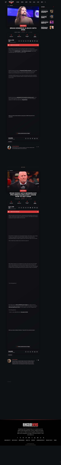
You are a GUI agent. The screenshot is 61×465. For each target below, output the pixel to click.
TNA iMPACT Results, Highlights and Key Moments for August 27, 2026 (44, 23)
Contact (33, 439)
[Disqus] (23, 395)
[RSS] (43, 437)
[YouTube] (30, 41)
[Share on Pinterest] (32, 138)
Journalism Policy (41, 439)
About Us (28, 439)
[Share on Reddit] (35, 138)
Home (17, 2)
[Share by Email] (37, 138)
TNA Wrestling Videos (44, 15)
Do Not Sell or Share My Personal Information (30, 444)
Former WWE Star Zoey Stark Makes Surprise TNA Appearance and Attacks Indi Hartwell (44, 12)
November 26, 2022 (24, 311)
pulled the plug (17, 51)
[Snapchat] (35, 41)
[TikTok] (40, 437)
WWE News (11, 5)
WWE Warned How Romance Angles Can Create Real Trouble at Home (44, 28)
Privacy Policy (49, 439)
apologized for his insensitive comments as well (25, 97)
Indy (42, 2)
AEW (26, 2)
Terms (55, 439)
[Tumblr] (32, 437)
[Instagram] (32, 41)
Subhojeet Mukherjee (17, 32)
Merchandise (21, 439)
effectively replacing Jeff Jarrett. (14, 307)
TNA (30, 2)
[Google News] (23, 41)
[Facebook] (19, 41)
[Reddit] (37, 41)
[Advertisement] (15, 108)
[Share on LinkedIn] (30, 138)
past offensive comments (26, 51)
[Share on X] (28, 138)
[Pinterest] (28, 41)
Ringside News (24, 99)
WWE (22, 2)
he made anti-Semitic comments (25, 70)
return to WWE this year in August (22, 304)
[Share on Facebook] (26, 138)
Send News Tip (7, 439)
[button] (45, 2)
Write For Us (14, 439)
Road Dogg (10, 354)
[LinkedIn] (26, 41)
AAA (34, 2)
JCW (38, 2)
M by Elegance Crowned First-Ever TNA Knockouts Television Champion (44, 17)
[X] (21, 41)
